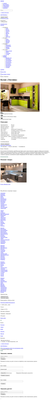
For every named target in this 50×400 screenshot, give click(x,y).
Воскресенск (3, 200)
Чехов (2, 282)
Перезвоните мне (4, 296)
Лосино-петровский (5, 239)
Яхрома (2, 292)
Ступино (2, 272)
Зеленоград (3, 218)
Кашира (2, 222)
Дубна (2, 211)
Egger (2, 336)
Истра (2, 221)
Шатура (2, 283)
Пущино (2, 261)
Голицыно (3, 202)
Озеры (2, 252)
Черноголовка (4, 281)
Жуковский (3, 215)
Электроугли (3, 289)
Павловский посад (5, 254)
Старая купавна (4, 271)
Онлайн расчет (4, 24)
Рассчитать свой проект (6, 145)
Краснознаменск (4, 233)
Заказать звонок (4, 17)
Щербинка (3, 286)
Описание (4, 146)
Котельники (3, 229)
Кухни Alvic (3, 71)
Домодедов (3, 208)
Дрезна (2, 210)
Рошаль (2, 265)
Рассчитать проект (4, 298)
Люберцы (3, 243)
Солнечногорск (4, 270)
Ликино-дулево (4, 237)
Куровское (3, 236)
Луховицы (3, 240)
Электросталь (4, 288)
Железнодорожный (5, 214)
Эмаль (2, 327)
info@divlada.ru (4, 14)
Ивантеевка (3, 219)
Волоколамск (3, 198)
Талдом (2, 274)
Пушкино (3, 259)
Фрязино (2, 278)
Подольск (3, 257)
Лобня (2, 238)
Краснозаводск (4, 232)
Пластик (2, 331)
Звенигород (3, 217)
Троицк (2, 275)
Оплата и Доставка (13, 146)
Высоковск (3, 201)
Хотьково (3, 280)
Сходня (2, 273)
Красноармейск (4, 230)
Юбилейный (3, 291)
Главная (2, 69)
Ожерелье (3, 251)
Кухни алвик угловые (5, 74)
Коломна (3, 225)
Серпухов (3, 268)
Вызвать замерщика (5, 144)
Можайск (3, 245)
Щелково (3, 285)
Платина (2, 324)
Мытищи (3, 246)
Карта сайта (3, 318)
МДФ (2, 329)
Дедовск (2, 203)
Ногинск (2, 249)
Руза (1, 266)
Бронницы (3, 195)
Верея (2, 196)
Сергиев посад (4, 267)
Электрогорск (4, 287)
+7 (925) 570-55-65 (5, 12)
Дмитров (2, 206)
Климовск (3, 223)
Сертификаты (22, 146)
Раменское (3, 262)
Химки (2, 279)
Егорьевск (3, 212)
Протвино (3, 258)
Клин (2, 224)
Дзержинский (4, 204)
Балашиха (3, 194)
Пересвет (3, 256)
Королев (2, 228)
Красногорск (3, 231)
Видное (2, 197)
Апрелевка (3, 193)
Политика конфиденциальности (8, 302)
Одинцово (3, 250)
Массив (2, 333)
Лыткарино (3, 242)
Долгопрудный (4, 207)
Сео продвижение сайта (17, 348)
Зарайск (2, 216)
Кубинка (2, 235)
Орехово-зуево (4, 253)
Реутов (2, 264)
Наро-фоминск (4, 247)
